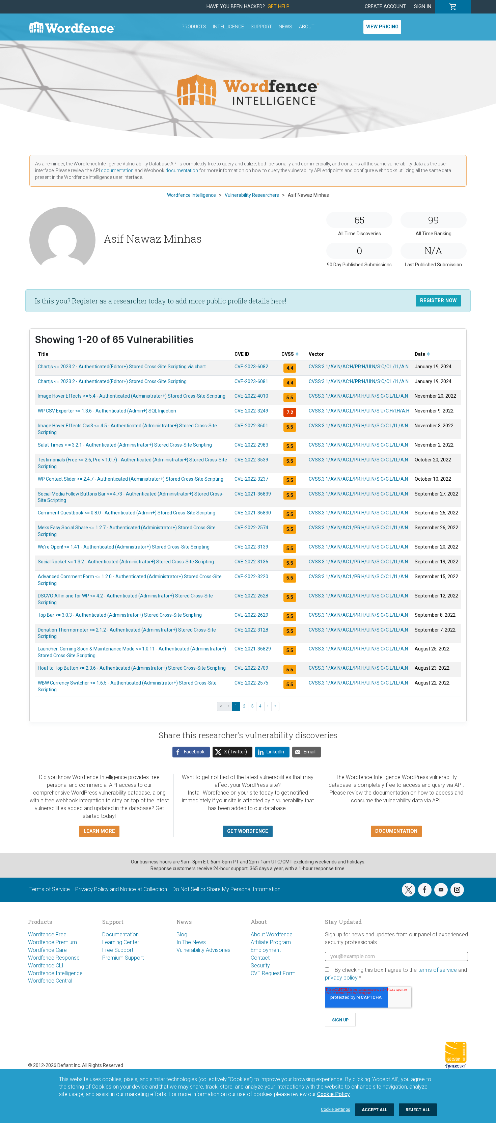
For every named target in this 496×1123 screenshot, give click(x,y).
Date (420, 354)
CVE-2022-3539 (251, 459)
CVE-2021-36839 (253, 494)
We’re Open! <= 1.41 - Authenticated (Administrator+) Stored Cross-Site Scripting (124, 547)
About (306, 27)
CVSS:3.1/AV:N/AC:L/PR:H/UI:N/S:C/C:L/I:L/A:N (358, 396)
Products (194, 27)
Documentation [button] (396, 831)
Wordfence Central (50, 981)
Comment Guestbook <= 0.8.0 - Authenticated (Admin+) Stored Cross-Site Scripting (126, 512)
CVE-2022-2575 (251, 683)
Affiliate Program (271, 942)
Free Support (117, 950)
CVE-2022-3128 (251, 630)
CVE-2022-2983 (251, 445)
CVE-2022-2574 (251, 527)
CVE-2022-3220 (251, 576)
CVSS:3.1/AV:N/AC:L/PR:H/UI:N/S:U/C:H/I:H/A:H (359, 410)
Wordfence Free (47, 934)
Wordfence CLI (45, 965)
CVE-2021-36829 (253, 648)
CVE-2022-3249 (251, 410)
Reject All (418, 1109)
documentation (117, 170)
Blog (181, 934)
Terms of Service (49, 889)
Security (260, 965)
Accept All (374, 1109)
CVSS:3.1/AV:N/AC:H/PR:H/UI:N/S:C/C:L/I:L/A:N (359, 366)
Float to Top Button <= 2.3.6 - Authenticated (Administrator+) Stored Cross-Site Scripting (132, 668)
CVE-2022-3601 (251, 425)
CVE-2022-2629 (251, 615)
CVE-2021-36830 (253, 512)
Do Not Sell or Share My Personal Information (226, 889)
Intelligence (228, 27)
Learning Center (120, 942)
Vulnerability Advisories (203, 950)
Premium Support (123, 958)
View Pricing (382, 27)
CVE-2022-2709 (251, 668)
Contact (260, 958)
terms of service (437, 970)
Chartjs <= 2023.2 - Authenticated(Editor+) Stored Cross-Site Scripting (112, 381)
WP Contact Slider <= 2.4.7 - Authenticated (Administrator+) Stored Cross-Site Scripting (130, 479)
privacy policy (341, 977)
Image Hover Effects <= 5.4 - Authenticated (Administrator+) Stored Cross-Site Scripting (131, 396)
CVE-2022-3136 (251, 561)
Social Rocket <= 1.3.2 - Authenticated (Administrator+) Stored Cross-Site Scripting (126, 561)
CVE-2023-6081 (251, 381)
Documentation (120, 934)
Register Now (438, 300)
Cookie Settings (335, 1109)
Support (261, 27)
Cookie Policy (333, 1094)
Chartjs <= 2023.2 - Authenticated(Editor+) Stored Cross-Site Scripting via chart (122, 366)
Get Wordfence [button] (247, 831)
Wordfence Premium (52, 942)
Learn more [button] (99, 831)
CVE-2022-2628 (251, 595)
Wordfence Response (54, 958)
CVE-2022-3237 (251, 479)
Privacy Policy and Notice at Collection (121, 889)
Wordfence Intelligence (55, 973)
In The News (191, 942)
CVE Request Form (273, 973)
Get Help (279, 6)
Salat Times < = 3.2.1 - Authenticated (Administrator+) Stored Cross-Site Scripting (125, 445)
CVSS (288, 354)
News (285, 27)
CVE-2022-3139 (251, 547)
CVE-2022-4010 (251, 396)
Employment (266, 950)
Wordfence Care (47, 950)
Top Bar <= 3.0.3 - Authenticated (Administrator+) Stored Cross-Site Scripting (120, 615)
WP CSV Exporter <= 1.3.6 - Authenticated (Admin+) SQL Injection (107, 410)
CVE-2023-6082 (251, 366)
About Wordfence (272, 934)
